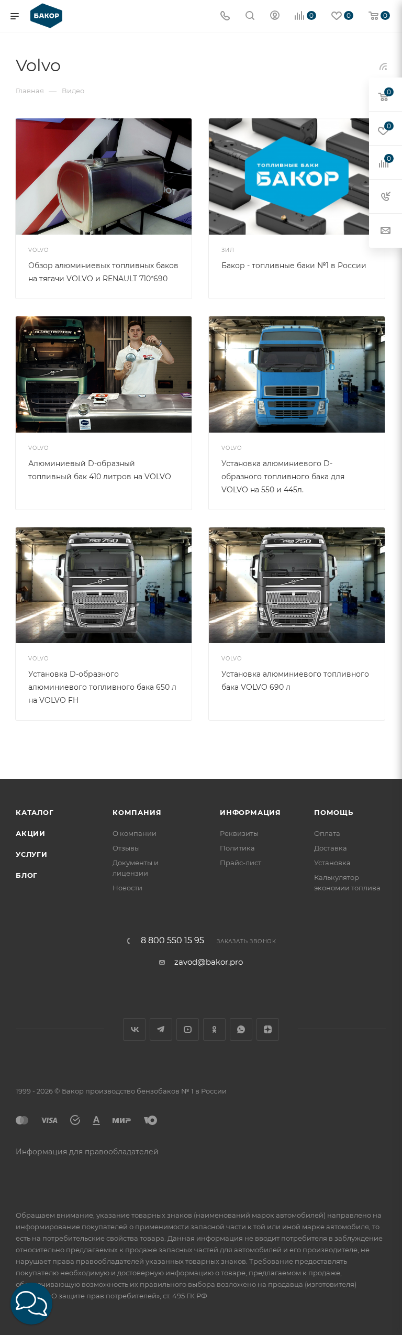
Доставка (330, 848)
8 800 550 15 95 (172, 940)
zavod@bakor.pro (208, 962)
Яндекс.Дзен (267, 1029)
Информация (250, 812)
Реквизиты (239, 833)
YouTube (187, 1029)
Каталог (35, 812)
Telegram (161, 1029)
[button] (31, 1304)
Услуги (32, 854)
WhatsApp (241, 1029)
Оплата (327, 833)
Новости (127, 888)
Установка (332, 862)
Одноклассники (214, 1029)
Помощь (333, 812)
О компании (135, 833)
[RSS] (383, 66)
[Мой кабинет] (275, 16)
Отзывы (126, 848)
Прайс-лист (240, 862)
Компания (137, 812)
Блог (27, 875)
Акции (31, 833)
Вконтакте (134, 1029)
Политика (237, 848)
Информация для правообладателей (87, 1151)
